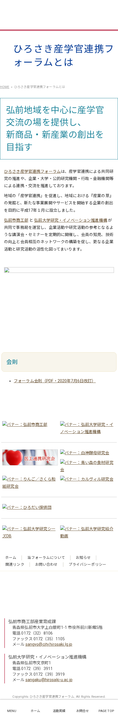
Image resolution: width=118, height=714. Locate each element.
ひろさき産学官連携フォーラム (56, 14)
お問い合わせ (46, 564)
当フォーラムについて (46, 557)
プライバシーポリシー (87, 564)
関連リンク (14, 564)
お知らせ (83, 557)
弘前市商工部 (16, 220)
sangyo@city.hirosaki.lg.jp (48, 644)
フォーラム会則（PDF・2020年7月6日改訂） (55, 381)
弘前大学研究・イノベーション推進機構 (70, 220)
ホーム (10, 557)
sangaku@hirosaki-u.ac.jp (48, 679)
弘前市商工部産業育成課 (32, 621)
